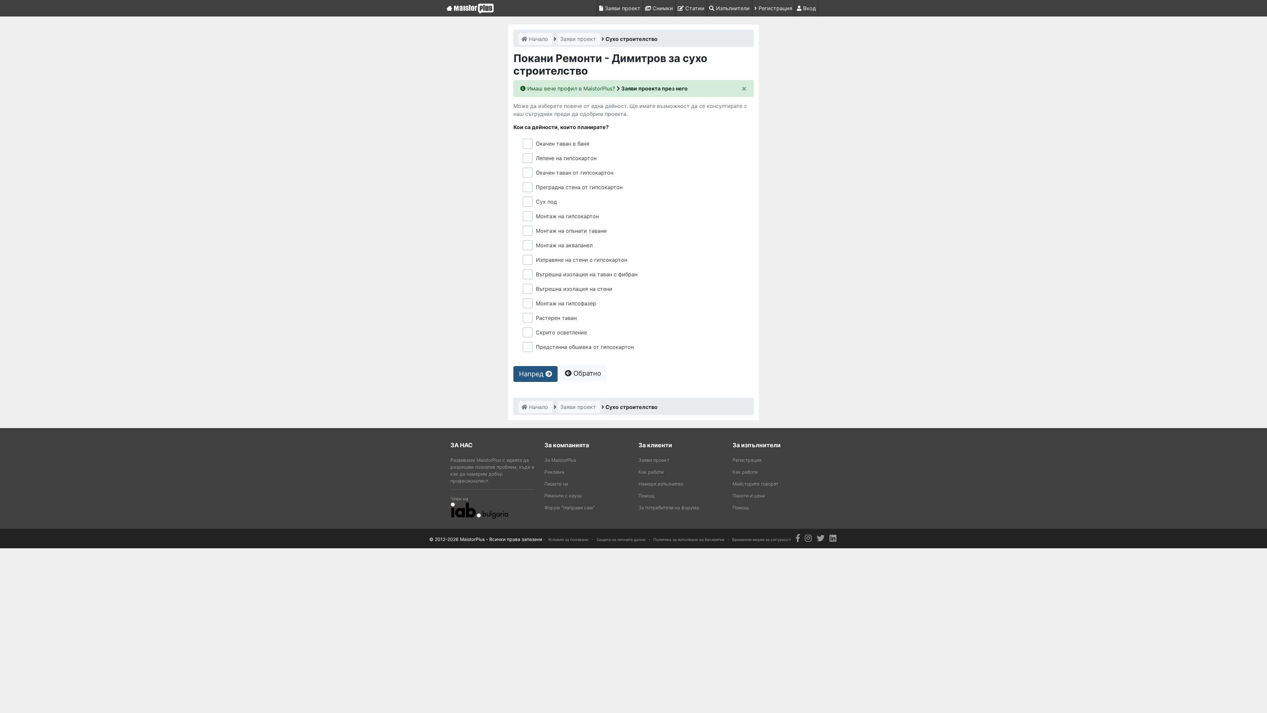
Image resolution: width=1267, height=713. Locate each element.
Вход (808, 8)
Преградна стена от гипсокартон (579, 187)
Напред (532, 374)
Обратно (586, 373)
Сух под (546, 201)
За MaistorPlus (560, 460)
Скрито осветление (561, 332)
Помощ (646, 495)
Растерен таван (556, 318)
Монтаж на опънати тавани (571, 230)
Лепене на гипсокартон (566, 158)
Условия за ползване (568, 539)
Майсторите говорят (755, 484)
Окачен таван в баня (562, 143)
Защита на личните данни (620, 539)
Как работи (651, 472)
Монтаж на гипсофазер (566, 303)
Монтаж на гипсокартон (567, 216)
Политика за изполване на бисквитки (688, 539)
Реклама (554, 472)
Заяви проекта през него (654, 88)
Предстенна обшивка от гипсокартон (585, 347)
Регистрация (774, 8)
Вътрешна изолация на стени (574, 289)
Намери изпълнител (660, 484)
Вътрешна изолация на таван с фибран (586, 274)
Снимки (662, 8)
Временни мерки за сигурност (761, 539)
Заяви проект (621, 8)
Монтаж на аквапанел (564, 245)
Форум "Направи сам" (569, 507)
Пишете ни (556, 484)
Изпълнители (732, 8)
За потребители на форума (668, 507)
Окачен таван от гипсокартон (574, 172)
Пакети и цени (748, 495)
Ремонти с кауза (563, 495)
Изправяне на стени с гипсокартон (581, 259)
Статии (694, 8)
